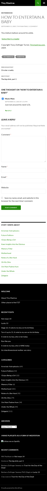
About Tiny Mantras (9, 298)
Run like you (6, 341)
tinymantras (22, 26)
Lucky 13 (4, 323)
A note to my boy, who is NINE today (15, 346)
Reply (9, 111)
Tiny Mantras (8, 3)
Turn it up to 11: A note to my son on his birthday (20, 332)
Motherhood (7, 13)
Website (5, 187)
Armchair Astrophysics (10, 231)
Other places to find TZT (10, 302)
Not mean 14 (6, 319)
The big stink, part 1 (9, 77)
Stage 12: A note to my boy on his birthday (17, 328)
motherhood (8, 57)
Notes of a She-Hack (9, 258)
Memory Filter (7, 249)
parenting (21, 57)
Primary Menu (44, 3)
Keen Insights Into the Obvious (13, 244)
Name (4, 166)
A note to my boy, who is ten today (14, 337)
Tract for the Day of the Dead (22, 477)
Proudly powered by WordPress (11, 488)
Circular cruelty (7, 68)
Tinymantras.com (37, 45)
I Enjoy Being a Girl (8, 240)
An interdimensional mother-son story (16, 350)
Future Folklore (7, 235)
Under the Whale (7, 271)
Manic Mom (10, 99)
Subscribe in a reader (10, 39)
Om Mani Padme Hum (10, 267)
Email (4, 177)
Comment (6, 134)
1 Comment (33, 26)
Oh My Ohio (6, 262)
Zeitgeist (4, 276)
